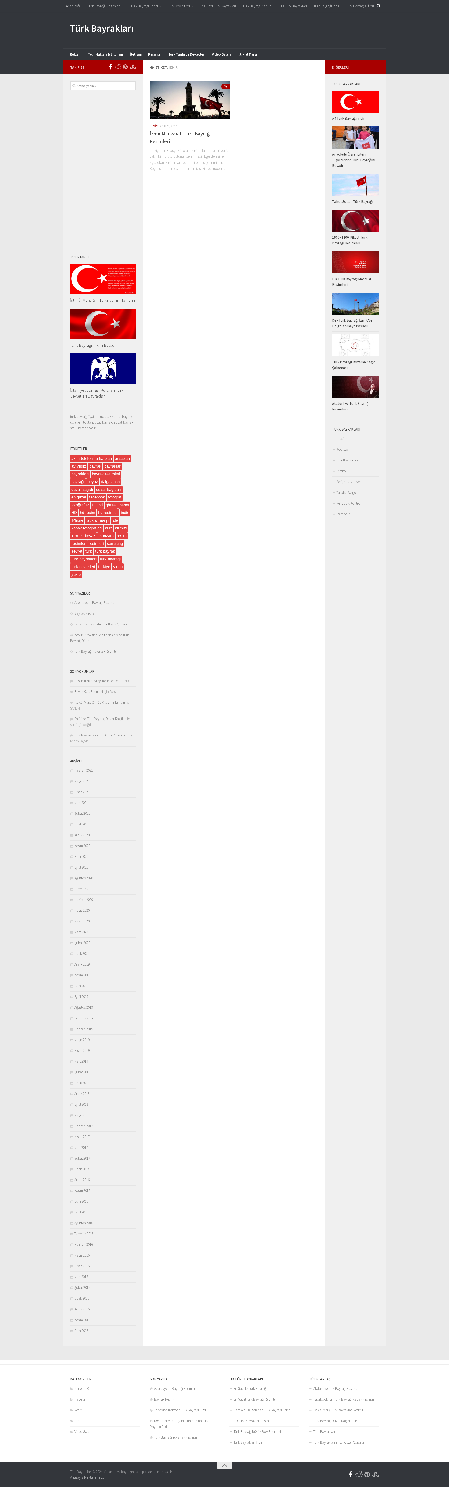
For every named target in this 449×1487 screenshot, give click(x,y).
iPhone (77, 520)
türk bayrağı (110, 559)
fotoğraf (114, 497)
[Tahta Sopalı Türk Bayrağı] (355, 185)
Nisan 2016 (82, 1266)
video (118, 567)
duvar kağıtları (108, 489)
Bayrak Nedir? (84, 613)
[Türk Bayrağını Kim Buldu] (103, 324)
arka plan (104, 458)
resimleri (96, 543)
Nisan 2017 (82, 1136)
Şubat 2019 (82, 1072)
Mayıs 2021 (82, 781)
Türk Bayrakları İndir (248, 1442)
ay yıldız (78, 466)
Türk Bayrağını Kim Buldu (92, 345)
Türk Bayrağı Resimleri (104, 6)
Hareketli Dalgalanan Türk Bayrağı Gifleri (262, 1410)
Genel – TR (81, 1388)
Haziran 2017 (83, 1126)
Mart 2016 (81, 1277)
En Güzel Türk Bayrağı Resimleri (255, 1399)
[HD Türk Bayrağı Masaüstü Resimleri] (355, 262)
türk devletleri (83, 567)
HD (74, 512)
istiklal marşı (97, 520)
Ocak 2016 (81, 1298)
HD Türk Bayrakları (293, 6)
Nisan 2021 (82, 792)
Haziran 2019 (83, 1029)
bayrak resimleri (106, 474)
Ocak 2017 (81, 1169)
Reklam (75, 54)
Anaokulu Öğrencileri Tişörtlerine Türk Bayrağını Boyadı (353, 160)
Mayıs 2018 (82, 1115)
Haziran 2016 (83, 1244)
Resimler (155, 54)
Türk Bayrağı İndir (326, 6)
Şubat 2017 (82, 1158)
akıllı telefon (82, 458)
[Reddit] (118, 67)
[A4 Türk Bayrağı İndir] (355, 102)
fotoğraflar (80, 505)
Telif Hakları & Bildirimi (106, 54)
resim (122, 536)
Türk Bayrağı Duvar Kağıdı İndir (335, 1421)
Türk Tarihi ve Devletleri (186, 54)
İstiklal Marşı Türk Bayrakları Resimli (338, 1410)
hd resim (87, 512)
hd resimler (108, 512)
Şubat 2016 (82, 1287)
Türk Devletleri (179, 6)
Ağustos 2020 (83, 878)
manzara (106, 536)
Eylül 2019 (81, 996)
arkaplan (122, 458)
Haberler (80, 1399)
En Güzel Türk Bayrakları (218, 6)
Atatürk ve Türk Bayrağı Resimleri (336, 1388)
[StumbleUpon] (133, 67)
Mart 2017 (81, 1147)
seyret (76, 551)
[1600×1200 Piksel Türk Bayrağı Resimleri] (355, 221)
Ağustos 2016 (83, 1223)
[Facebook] (110, 67)
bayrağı (77, 482)
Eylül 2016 (81, 1212)
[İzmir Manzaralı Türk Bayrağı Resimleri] (190, 100)
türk (88, 551)
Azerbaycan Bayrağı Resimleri (95, 602)
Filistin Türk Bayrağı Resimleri (94, 681)
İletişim (136, 54)
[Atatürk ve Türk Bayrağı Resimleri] (355, 387)
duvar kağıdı (82, 489)
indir (124, 512)
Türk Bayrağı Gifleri (360, 6)
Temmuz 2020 (83, 889)
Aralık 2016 (82, 1180)
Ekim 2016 (81, 1201)
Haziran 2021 (83, 770)
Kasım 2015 (82, 1320)
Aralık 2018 (82, 1093)
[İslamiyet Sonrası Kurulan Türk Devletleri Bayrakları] (103, 368)
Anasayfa (76, 1477)
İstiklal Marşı (247, 54)
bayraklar (112, 466)
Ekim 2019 (81, 986)
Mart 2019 (81, 1061)
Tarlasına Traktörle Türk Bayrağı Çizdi (100, 624)
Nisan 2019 (82, 1050)
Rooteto (342, 449)
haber (124, 505)
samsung (115, 543)
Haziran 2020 (83, 899)
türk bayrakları (84, 559)
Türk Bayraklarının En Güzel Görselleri (100, 735)
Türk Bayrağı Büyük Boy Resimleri (257, 1431)
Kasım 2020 (82, 846)
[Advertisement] (294, 29)
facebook (97, 497)
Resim (154, 126)
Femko (341, 471)
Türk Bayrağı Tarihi (144, 6)
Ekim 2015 (81, 1330)
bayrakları (80, 474)
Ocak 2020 (81, 953)
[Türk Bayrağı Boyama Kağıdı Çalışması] (355, 345)
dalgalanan (110, 482)
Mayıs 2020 (82, 910)
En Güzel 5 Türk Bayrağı (250, 1388)
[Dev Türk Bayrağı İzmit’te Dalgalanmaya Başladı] (355, 304)
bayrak (95, 466)
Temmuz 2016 (83, 1233)
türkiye (104, 567)
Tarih (77, 1421)
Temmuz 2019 (83, 1018)
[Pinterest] (125, 67)
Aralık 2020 (82, 835)
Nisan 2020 (82, 921)
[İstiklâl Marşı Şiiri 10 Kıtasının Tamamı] (103, 279)
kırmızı (121, 528)
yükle (76, 574)
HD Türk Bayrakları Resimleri (253, 1421)
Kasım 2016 (82, 1190)
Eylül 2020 (81, 867)
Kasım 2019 (82, 975)
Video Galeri (221, 54)
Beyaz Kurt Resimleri (88, 691)
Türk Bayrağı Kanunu (258, 6)
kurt (108, 528)
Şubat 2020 (82, 943)
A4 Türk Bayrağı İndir (348, 118)
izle (115, 520)
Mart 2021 (81, 802)
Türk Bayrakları (102, 28)
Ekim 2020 (81, 856)
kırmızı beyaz (83, 536)
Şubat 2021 (82, 813)
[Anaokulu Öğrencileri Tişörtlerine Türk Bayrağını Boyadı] (355, 137)
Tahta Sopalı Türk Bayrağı (352, 201)
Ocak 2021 (81, 824)
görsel (111, 505)
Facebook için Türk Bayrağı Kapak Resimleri (344, 1399)
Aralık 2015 (82, 1309)
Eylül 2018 (81, 1104)
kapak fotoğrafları (86, 528)
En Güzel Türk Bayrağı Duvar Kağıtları (100, 719)
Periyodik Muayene (349, 482)
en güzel (78, 497)
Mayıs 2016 (82, 1255)
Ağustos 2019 (83, 1007)
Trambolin (343, 514)
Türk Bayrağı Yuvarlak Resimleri (96, 651)
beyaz (92, 482)
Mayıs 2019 (82, 1039)
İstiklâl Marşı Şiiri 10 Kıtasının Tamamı (102, 300)
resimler (78, 543)
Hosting (341, 438)
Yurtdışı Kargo (346, 492)
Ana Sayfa (73, 6)
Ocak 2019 (81, 1083)
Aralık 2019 (82, 964)
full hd (97, 505)
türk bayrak (105, 551)
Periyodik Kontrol (348, 503)
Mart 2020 (81, 932)
